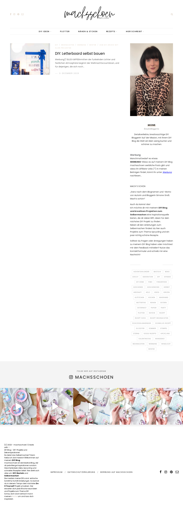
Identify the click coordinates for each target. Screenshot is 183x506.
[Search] (172, 14)
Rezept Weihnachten (159, 318)
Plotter (141, 313)
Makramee (163, 297)
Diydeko (167, 277)
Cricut (135, 277)
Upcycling (165, 334)
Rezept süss (140, 318)
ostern (163, 303)
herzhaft (138, 292)
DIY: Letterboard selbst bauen (80, 53)
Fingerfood (162, 282)
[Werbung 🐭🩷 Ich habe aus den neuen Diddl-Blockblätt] (128, 406)
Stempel (163, 328)
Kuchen (151, 297)
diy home (140, 282)
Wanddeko (160, 339)
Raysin (152, 313)
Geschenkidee (153, 287)
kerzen (167, 292)
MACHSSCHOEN (94, 377)
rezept (162, 313)
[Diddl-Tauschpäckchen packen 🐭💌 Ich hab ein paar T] (91, 406)
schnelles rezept (163, 323)
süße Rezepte (150, 334)
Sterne (136, 334)
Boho (167, 272)
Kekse (156, 292)
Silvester (140, 328)
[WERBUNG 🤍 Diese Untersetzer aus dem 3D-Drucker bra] (18, 406)
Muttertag (141, 303)
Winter (92, 45)
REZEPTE (110, 31)
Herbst (167, 287)
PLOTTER (65, 31)
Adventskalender (141, 272)
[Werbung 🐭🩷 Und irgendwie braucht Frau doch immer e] (55, 406)
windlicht (166, 344)
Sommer (152, 328)
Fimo (150, 282)
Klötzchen (139, 297)
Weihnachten (67, 45)
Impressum (56, 472)
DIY (56, 45)
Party (163, 308)
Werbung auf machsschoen (116, 472)
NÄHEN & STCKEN (88, 31)
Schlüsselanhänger (141, 323)
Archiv (14, 496)
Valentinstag (145, 339)
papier (154, 308)
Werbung (81, 45)
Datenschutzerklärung (81, 472)
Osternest (142, 308)
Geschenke (138, 287)
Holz (148, 292)
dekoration (148, 277)
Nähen (153, 303)
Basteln (157, 272)
